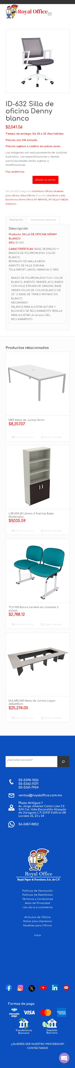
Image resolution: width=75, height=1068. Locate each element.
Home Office (26, 199)
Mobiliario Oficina (42, 191)
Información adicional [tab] (43, 220)
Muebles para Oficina (37, 925)
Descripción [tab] (16, 220)
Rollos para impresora (37, 921)
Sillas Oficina (27, 195)
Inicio (37, 935)
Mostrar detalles (52, 437)
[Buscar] (63, 761)
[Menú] (50, 14)
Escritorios (12, 199)
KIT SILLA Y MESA (58, 199)
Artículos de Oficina (37, 917)
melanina (11, 204)
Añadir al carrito (45, 180)
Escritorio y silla (56, 195)
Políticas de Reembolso (37, 895)
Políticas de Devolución (37, 890)
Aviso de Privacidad (37, 903)
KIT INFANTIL (41, 199)
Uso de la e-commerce (37, 907)
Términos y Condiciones (37, 899)
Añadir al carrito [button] (23, 437)
